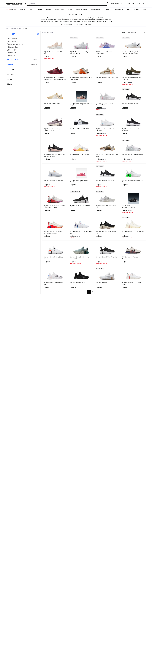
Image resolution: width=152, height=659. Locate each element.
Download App (114, 3)
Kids (144, 10)
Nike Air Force (78, 24)
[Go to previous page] (44, 292)
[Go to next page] (144, 292)
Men (128, 10)
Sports (22, 10)
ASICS (70, 10)
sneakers (13, 28)
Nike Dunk (88, 24)
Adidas (48, 10)
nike (20, 28)
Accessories (118, 10)
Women (136, 10)
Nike (30, 10)
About (122, 4)
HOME (7, 28)
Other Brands (95, 10)
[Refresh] (38, 34)
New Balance (59, 10)
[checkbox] (8, 38)
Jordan (39, 10)
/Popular (11, 10)
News (128, 3)
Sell (133, 3)
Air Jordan (69, 24)
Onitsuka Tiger (81, 10)
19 (99, 292)
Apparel (107, 10)
